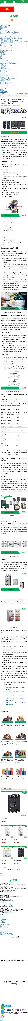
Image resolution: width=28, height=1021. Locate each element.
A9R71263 (16, 839)
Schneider (3, 479)
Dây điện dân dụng (4, 60)
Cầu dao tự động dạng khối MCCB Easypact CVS (10, 40)
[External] (6, 1007)
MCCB (2, 150)
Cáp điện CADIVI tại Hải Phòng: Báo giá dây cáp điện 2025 (7, 743)
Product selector (3, 88)
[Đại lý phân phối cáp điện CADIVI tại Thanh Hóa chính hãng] (7, 719)
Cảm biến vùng (3, 53)
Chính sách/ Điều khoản (5, 929)
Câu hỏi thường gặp (4, 927)
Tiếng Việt (16, 11)
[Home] (14, 16)
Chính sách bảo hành (4, 931)
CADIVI (1, 58)
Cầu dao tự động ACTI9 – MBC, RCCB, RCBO (9, 37)
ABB (1, 55)
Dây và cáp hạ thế (4, 61)
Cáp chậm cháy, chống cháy (6, 62)
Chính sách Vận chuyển (5, 932)
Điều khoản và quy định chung (6, 934)
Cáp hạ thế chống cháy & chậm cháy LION (9, 78)
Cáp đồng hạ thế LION (4, 77)
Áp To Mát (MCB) (3, 30)
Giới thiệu (2, 87)
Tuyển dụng (2, 92)
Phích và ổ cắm (3, 46)
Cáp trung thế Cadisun (4, 83)
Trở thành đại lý (3, 919)
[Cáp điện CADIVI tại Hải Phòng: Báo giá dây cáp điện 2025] (7, 736)
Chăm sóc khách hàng (4, 924)
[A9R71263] (20, 831)
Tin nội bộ (2, 93)
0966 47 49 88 (8, 899)
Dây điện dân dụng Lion (5, 80)
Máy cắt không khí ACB (5, 25)
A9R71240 (3, 839)
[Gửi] (0, 1018)
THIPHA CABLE (3, 71)
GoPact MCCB (3, 51)
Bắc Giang (2, 917)
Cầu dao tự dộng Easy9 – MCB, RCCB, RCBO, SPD (11, 38)
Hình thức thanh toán (4, 926)
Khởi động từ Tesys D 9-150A (6, 45)
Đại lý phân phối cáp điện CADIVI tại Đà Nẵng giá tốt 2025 (7, 760)
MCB (1, 56)
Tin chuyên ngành (17, 95)
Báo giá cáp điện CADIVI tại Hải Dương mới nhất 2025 (21, 743)
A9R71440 (3, 860)
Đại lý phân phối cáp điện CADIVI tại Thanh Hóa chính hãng (6, 725)
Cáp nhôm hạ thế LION (5, 79)
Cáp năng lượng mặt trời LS (6, 69)
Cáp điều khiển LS (4, 68)
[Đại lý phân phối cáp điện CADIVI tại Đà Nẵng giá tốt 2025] (7, 754)
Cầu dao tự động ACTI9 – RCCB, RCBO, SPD (9, 32)
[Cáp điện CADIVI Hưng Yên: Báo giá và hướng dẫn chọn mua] (7, 771)
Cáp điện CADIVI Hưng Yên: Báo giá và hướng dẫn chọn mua (7, 778)
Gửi (1, 875)
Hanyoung (2, 57)
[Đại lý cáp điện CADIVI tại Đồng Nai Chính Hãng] (21, 719)
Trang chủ (3, 95)
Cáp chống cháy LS (4, 67)
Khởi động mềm (3, 26)
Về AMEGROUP (3, 920)
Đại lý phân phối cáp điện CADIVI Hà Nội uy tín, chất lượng (20, 778)
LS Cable (2, 64)
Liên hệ (1, 91)
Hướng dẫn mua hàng (4, 925)
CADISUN (2, 81)
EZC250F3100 (4, 818)
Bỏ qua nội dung (3, 3)
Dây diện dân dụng (4, 75)
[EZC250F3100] (14, 803)
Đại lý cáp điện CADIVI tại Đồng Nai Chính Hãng (20, 725)
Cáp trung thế (3, 74)
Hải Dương (2, 915)
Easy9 (1, 49)
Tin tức (9, 95)
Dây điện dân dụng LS (4, 70)
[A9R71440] (7, 852)
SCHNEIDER (2, 24)
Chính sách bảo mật (4, 930)
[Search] (12, 20)
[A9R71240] (7, 831)
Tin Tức (1, 90)
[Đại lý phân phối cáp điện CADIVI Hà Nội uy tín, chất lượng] (21, 771)
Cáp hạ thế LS (3, 66)
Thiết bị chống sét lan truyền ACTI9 (7, 33)
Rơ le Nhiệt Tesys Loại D (5, 44)
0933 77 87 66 (8, 891)
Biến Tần (2, 28)
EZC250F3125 (17, 860)
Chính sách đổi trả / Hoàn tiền (6, 933)
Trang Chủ (2, 86)
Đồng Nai (2, 918)
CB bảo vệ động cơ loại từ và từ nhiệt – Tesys (9, 31)
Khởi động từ (3, 43)
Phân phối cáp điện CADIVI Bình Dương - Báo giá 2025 (20, 760)
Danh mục (3, 23)
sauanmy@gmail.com (8, 892)
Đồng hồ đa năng (3, 27)
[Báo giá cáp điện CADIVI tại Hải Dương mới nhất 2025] (21, 736)
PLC (1, 29)
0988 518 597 (8, 905)
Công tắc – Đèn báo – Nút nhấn (6, 42)
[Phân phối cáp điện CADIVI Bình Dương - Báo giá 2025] (21, 754)
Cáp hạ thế (2, 73)
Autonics (2, 52)
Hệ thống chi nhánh (4, 914)
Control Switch (3, 54)
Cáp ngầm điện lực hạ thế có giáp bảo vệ (8, 63)
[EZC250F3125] (20, 852)
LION (1, 76)
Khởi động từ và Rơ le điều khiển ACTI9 (8, 48)
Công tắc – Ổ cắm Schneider (6, 50)
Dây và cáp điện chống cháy (6, 82)
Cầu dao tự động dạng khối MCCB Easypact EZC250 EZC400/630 (14, 41)
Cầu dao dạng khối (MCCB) (5, 39)
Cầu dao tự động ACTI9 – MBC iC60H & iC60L (9, 35)
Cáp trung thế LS (3, 65)
